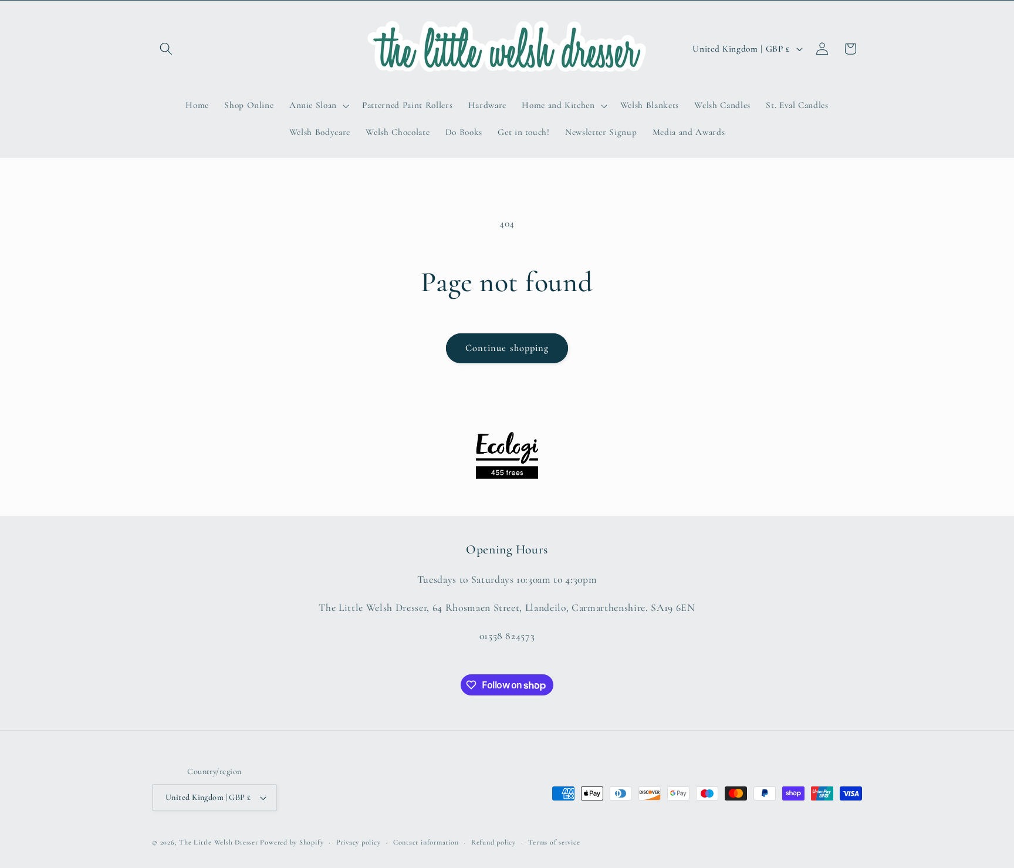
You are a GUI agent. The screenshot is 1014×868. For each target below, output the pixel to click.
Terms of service (554, 842)
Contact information (426, 842)
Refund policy (493, 842)
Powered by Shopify (291, 842)
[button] (166, 49)
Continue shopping (507, 348)
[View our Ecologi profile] (507, 455)
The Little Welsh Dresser (218, 842)
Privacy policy (358, 842)
